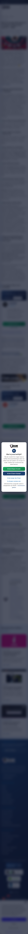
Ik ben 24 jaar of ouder (14, 469)
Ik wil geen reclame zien (14, 481)
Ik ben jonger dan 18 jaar (14, 478)
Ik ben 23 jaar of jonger (14, 473)
